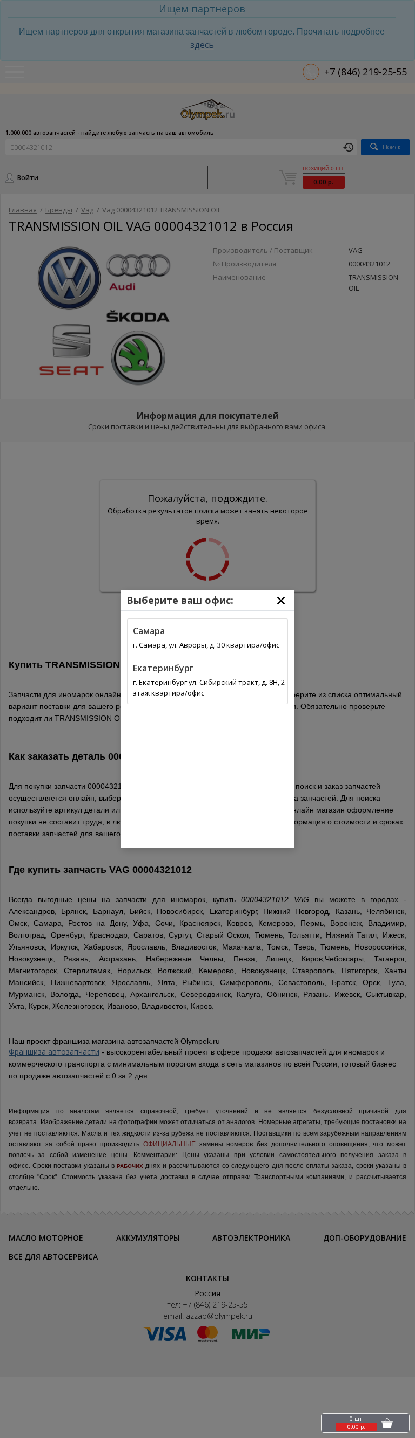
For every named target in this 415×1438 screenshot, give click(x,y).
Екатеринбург (163, 668)
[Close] (281, 600)
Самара (149, 631)
